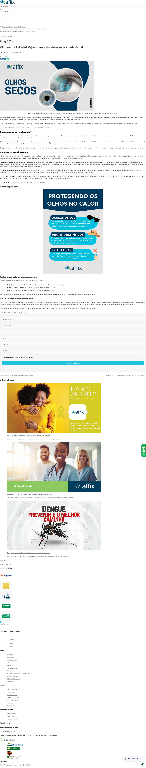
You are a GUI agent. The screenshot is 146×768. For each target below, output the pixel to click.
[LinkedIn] (4, 59)
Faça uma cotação (6, 37)
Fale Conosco (10, 692)
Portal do (7, 27)
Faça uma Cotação (31, 29)
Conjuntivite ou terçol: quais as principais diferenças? (28, 182)
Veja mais (3, 560)
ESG (8, 662)
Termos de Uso (11, 681)
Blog (6, 57)
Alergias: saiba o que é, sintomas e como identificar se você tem (31, 128)
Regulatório (10, 665)
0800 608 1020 (8, 731)
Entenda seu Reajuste (13, 697)
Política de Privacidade (13, 679)
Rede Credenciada (12, 695)
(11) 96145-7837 (8, 740)
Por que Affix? (13, 31)
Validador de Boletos (12, 700)
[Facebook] (1, 59)
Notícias (10, 312)
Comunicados (10, 670)
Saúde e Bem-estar (20, 312)
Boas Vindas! (10, 705)
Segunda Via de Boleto (13, 689)
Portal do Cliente (11, 713)
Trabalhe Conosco (12, 668)
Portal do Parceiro (12, 716)
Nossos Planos (11, 29)
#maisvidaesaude (41, 29)
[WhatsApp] (7, 59)
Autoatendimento (4, 31)
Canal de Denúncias (12, 676)
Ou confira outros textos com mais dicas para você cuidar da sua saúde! (72, 308)
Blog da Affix (18, 29)
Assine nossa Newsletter (29, 31)
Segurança (10, 703)
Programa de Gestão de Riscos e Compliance (19, 673)
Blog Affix (20, 31)
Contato (24, 29)
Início (1, 57)
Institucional (3, 29)
